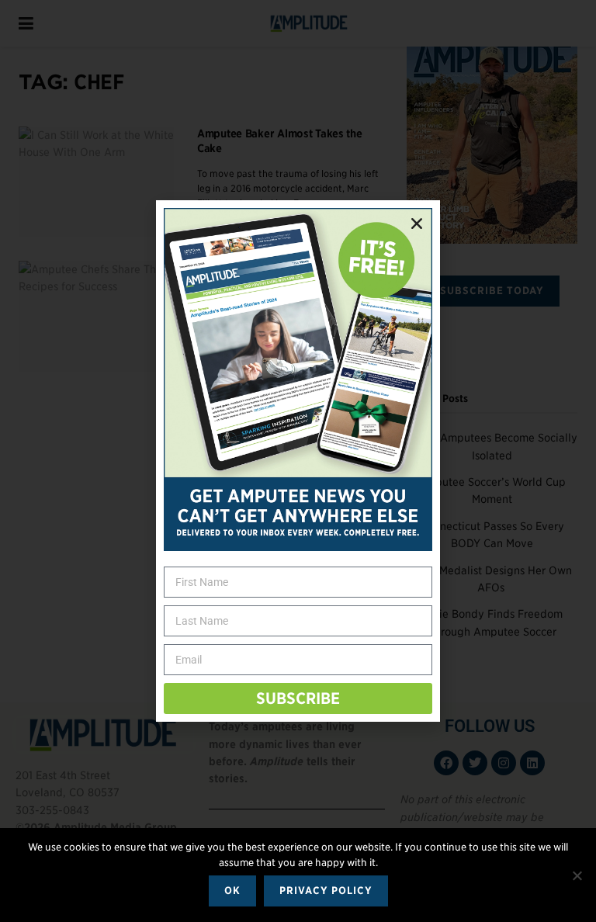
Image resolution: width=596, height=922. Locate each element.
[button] (416, 223)
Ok (232, 890)
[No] (576, 875)
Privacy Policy (325, 890)
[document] (298, 461)
